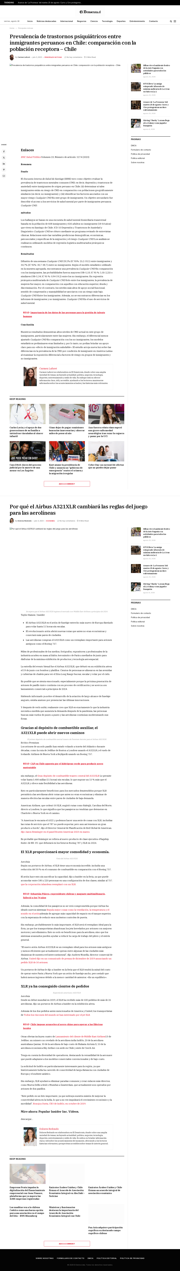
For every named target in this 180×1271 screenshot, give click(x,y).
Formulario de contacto (141, 150)
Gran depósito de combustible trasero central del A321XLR (68, 775)
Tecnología (107, 21)
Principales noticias (53, 57)
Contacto (153, 21)
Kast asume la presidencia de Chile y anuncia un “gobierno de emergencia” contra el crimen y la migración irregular (66, 469)
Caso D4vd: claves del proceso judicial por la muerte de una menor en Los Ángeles (25, 468)
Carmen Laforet (24, 57)
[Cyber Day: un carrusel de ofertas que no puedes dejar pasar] (106, 451)
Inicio (30, 21)
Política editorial (138, 158)
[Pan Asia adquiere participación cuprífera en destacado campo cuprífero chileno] (106, 1214)
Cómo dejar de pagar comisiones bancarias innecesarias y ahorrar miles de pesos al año (67, 430)
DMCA (133, 145)
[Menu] (175, 21)
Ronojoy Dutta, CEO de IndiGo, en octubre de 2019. (59, 1103)
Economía (50, 521)
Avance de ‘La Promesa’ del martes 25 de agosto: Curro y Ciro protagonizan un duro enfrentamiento (51, 3)
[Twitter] (3, 157)
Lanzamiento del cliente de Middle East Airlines (80, 1036)
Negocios (81, 21)
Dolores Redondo (25, 521)
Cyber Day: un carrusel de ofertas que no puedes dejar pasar (106, 466)
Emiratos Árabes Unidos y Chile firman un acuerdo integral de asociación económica (105, 1190)
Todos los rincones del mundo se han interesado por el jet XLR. (57, 1014)
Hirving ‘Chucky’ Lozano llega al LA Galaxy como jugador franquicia (156, 123)
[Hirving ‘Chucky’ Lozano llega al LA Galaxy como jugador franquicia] (136, 123)
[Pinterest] (3, 169)
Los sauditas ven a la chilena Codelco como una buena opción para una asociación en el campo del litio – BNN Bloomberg (27, 1211)
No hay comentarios (74, 57)
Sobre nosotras (137, 162)
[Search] (170, 21)
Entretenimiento (137, 21)
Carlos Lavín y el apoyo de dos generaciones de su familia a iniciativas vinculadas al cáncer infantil (26, 431)
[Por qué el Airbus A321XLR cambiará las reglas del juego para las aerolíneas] (67, 564)
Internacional (66, 21)
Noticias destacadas (46, 21)
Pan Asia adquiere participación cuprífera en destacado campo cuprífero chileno (105, 1230)
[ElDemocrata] (90, 11)
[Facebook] (3, 151)
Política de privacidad (140, 154)
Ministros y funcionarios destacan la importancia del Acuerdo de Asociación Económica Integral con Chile (64, 1211)
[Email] (3, 175)
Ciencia (94, 21)
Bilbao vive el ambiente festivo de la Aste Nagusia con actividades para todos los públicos (156, 69)
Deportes (121, 21)
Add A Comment (67, 484)
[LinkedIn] (3, 163)
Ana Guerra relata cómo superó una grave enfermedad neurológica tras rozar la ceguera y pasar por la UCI (106, 431)
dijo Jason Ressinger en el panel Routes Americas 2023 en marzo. (55, 831)
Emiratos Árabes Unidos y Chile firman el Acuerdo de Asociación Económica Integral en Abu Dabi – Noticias (67, 1191)
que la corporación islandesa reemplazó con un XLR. (48, 884)
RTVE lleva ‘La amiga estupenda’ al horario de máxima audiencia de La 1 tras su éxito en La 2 (156, 88)
